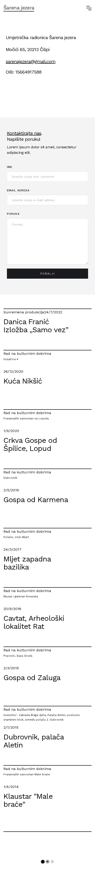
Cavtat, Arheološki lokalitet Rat (33, 622)
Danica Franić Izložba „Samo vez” (35, 326)
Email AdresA (18, 190)
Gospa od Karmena (35, 500)
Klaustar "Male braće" (28, 800)
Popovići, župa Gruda (17, 655)
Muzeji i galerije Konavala (20, 596)
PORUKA (13, 213)
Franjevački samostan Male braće (26, 774)
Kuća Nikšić (22, 381)
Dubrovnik (10, 477)
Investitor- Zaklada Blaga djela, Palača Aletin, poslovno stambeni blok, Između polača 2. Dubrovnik (41, 717)
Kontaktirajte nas (24, 133)
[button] (89, 8)
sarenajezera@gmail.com (30, 61)
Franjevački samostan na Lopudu (26, 418)
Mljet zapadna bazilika (27, 563)
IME (9, 167)
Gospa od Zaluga (31, 678)
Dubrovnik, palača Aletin (33, 741)
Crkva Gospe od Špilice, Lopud (30, 444)
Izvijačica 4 (10, 359)
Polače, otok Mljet (16, 537)
